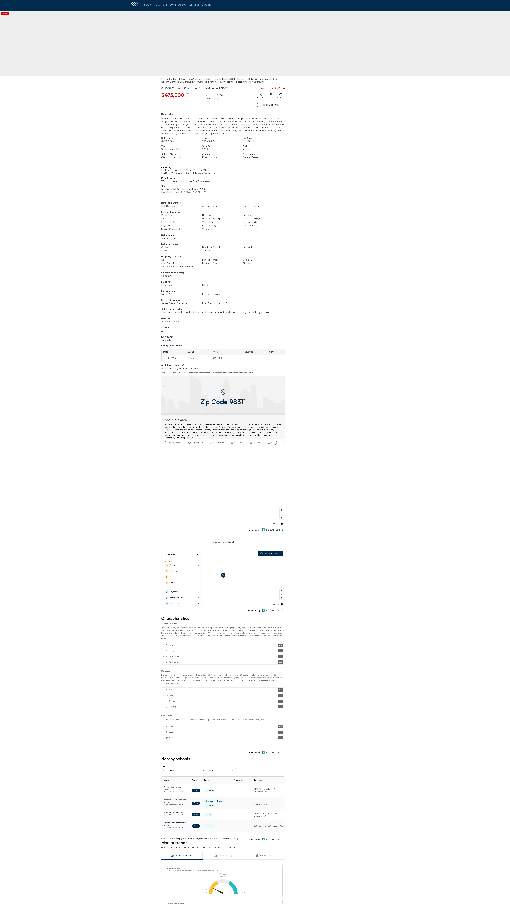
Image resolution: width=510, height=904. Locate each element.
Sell (165, 5)
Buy (158, 5)
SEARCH (148, 5)
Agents (182, 5)
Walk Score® (228, 542)
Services (206, 5)
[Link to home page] (134, 5)
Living (172, 5)
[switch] (261, 97)
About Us (194, 5)
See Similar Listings (270, 105)
